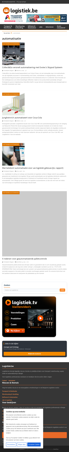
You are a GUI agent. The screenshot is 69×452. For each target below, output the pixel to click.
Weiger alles (21, 444)
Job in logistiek (7, 400)
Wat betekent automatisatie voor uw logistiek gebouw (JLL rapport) (32, 168)
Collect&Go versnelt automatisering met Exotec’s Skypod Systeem (32, 67)
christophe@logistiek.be (9, 1)
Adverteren (50, 27)
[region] (23, 428)
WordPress (55, 449)
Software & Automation (32, 27)
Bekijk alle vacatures (34, 353)
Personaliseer (11, 444)
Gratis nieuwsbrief (61, 27)
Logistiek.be (22, 449)
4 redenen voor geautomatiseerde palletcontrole (24, 258)
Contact (4, 380)
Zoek (62, 290)
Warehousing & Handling (20, 27)
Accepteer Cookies (34, 444)
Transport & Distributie (8, 27)
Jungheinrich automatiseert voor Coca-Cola (22, 117)
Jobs (41, 27)
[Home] (11, 33)
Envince (38, 449)
